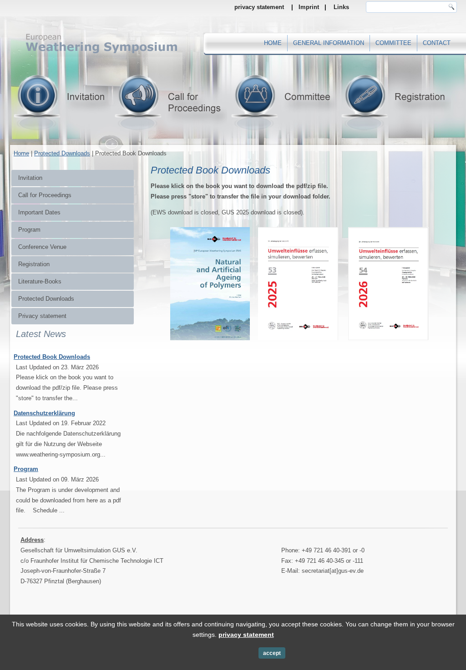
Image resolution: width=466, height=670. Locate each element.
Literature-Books (39, 281)
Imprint (309, 7)
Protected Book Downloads (52, 356)
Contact (437, 43)
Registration (34, 264)
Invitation (30, 177)
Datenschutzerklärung (44, 413)
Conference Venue (42, 246)
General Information (328, 43)
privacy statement (259, 7)
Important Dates (39, 212)
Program (29, 229)
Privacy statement (42, 316)
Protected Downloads (62, 153)
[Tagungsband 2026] (388, 341)
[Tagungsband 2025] (298, 341)
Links (341, 7)
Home (273, 43)
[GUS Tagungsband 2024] (165, 341)
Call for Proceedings (44, 195)
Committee (393, 43)
